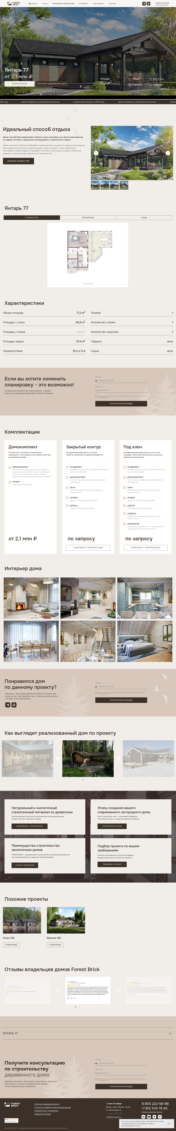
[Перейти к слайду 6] (91, 779)
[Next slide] (168, 153)
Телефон (98, 377)
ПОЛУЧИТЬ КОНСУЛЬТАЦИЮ (121, 404)
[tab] (32, 217)
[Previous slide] (96, 153)
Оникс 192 (8, 937)
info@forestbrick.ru (113, 1117)
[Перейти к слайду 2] (84, 779)
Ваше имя (98, 387)
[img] (13, 3)
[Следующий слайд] (118, 758)
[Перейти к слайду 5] (89, 779)
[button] (161, 5)
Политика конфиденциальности (46, 1104)
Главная (7, 17)
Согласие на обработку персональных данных (52, 1107)
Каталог (12, 17)
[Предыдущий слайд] (58, 758)
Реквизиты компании (42, 1114)
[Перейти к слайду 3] (86, 779)
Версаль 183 (54, 937)
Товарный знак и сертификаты (46, 1111)
